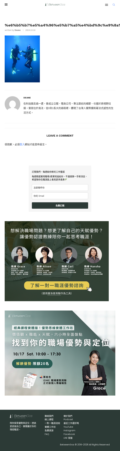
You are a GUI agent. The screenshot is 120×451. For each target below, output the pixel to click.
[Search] (113, 4)
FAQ (47, 434)
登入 (22, 144)
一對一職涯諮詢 (52, 423)
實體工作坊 (50, 426)
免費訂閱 (60, 205)
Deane (18, 30)
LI (68, 437)
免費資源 (49, 430)
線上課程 (49, 419)
